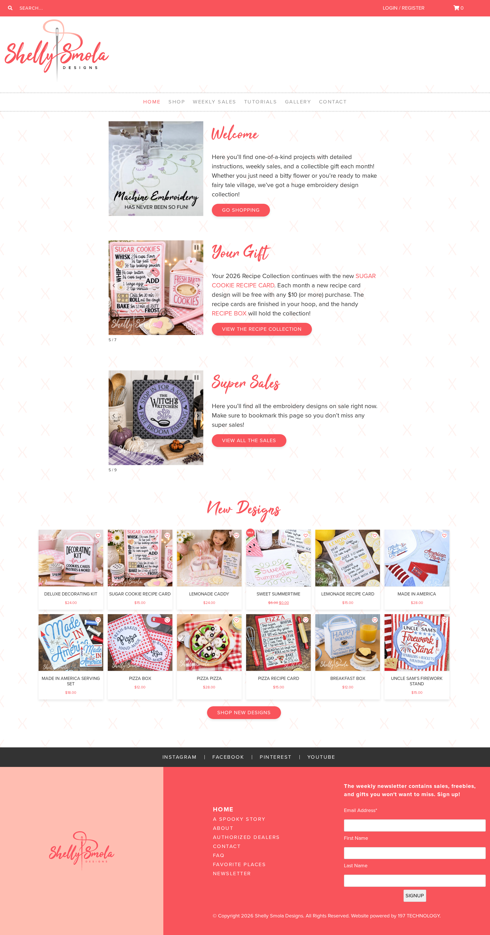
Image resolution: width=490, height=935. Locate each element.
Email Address (360, 810)
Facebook (228, 757)
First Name (356, 838)
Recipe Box (229, 313)
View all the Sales (249, 440)
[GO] (10, 8)
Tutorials (260, 102)
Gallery (298, 102)
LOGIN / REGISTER (403, 8)
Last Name (356, 865)
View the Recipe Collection (262, 329)
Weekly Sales (214, 102)
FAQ (219, 855)
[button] (114, 285)
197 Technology (419, 916)
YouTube (321, 757)
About (223, 828)
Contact (333, 102)
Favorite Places (239, 864)
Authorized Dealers (246, 837)
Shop (176, 102)
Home (152, 102)
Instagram (179, 757)
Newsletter (232, 873)
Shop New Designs (244, 712)
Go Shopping (241, 210)
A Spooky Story (239, 819)
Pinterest (276, 757)
